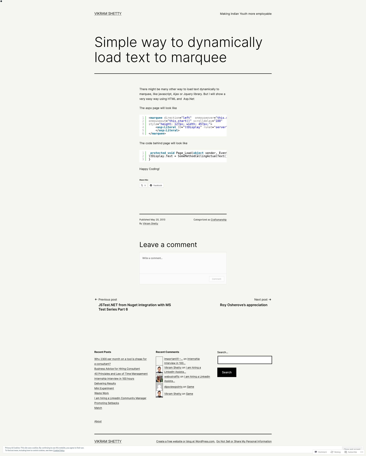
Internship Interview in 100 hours (114, 378)
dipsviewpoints (173, 386)
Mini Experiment (104, 388)
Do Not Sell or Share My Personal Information (244, 441)
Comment (216, 279)
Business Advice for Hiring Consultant (117, 368)
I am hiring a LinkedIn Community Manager (120, 398)
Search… (222, 352)
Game (190, 386)
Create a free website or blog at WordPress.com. (185, 441)
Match (98, 407)
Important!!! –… (173, 358)
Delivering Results (105, 383)
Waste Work (101, 393)
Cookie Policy (58, 450)
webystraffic (172, 376)
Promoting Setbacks (106, 403)
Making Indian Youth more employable (246, 13)
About (98, 421)
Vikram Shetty (108, 13)
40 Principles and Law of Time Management (121, 373)
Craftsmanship (219, 219)
